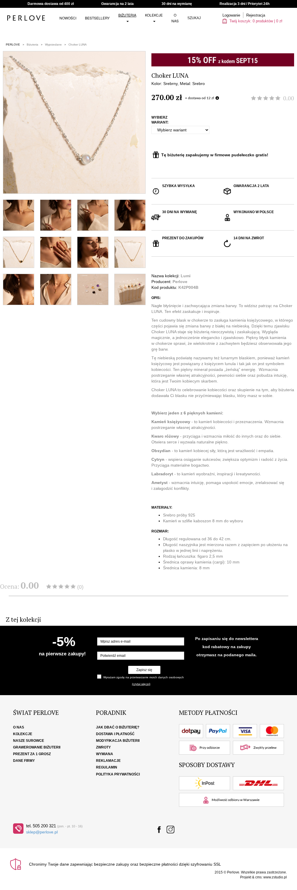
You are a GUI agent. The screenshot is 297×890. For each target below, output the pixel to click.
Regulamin (106, 767)
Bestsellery (97, 17)
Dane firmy (24, 761)
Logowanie (231, 15)
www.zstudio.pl (275, 877)
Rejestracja (255, 15)
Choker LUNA (77, 44)
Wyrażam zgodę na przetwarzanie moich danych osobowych (143, 677)
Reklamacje (108, 761)
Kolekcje (154, 14)
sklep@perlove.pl (42, 832)
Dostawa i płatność (115, 734)
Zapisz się (144, 670)
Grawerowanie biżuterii (36, 747)
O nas (175, 17)
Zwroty (103, 747)
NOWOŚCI (67, 17)
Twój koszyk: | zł (255, 21)
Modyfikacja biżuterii (118, 741)
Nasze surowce (28, 741)
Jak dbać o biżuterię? (117, 727)
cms (258, 877)
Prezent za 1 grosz (32, 754)
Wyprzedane (53, 44)
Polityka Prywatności (118, 774)
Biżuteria (127, 14)
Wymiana (104, 754)
